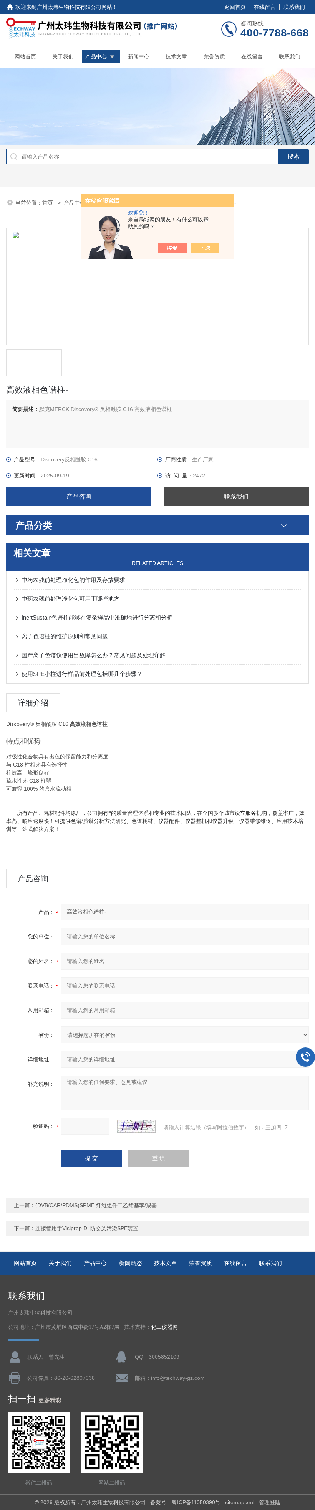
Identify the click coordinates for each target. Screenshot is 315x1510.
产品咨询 (78, 496)
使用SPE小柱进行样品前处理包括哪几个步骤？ (82, 674)
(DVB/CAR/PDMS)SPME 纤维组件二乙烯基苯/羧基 (96, 1205)
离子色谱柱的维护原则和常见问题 (65, 636)
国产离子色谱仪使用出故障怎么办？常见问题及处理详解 (94, 655)
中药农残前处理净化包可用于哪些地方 (70, 598)
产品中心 (96, 56)
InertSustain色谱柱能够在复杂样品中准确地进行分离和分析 (97, 617)
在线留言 (264, 7)
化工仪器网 (164, 1327)
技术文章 (176, 56)
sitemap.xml (239, 1502)
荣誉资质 (214, 56)
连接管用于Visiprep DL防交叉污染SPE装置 (86, 1228)
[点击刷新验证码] (136, 1126)
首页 (48, 203)
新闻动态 (130, 1263)
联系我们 (294, 7)
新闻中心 (138, 56)
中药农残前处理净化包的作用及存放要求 (73, 580)
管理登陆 (269, 1502)
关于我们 (63, 56)
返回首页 (235, 7)
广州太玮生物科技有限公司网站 (74, 7)
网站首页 (25, 56)
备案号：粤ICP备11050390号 (185, 1502)
